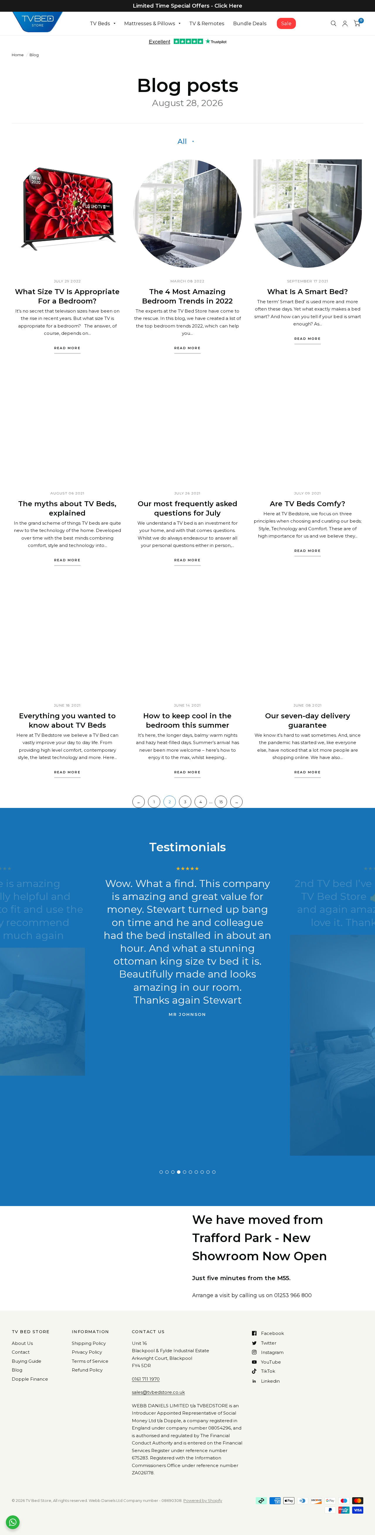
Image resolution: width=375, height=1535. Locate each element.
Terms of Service (90, 1361)
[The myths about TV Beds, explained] (67, 425)
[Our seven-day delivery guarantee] (307, 638)
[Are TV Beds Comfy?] (307, 425)
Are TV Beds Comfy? (307, 503)
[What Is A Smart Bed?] (307, 213)
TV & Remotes (206, 23)
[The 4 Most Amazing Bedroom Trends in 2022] (187, 213)
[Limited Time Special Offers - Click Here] (187, 5)
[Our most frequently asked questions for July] (187, 425)
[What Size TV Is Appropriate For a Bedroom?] (67, 213)
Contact (21, 1352)
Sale (286, 23)
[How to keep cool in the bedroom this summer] (187, 638)
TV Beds (100, 23)
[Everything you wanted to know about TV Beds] (67, 638)
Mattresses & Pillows (149, 23)
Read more (67, 348)
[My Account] (345, 23)
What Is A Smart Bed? (307, 291)
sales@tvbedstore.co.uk (158, 1392)
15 (221, 801)
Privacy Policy (87, 1352)
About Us (22, 1343)
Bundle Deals (250, 23)
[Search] (333, 23)
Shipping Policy (89, 1343)
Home (18, 54)
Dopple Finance (30, 1379)
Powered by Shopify (202, 1500)
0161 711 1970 (146, 1379)
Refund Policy (87, 1370)
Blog (17, 1370)
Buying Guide (26, 1361)
